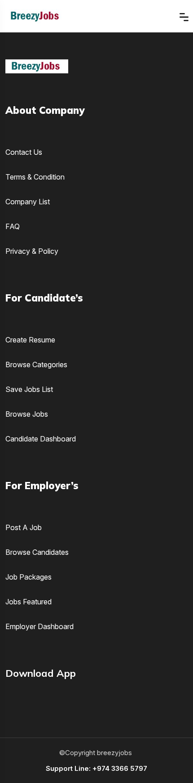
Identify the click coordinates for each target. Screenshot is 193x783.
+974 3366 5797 (119, 768)
